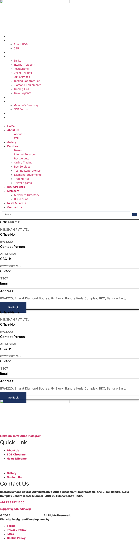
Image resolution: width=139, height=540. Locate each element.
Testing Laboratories (27, 81)
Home (11, 36)
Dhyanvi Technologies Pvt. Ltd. (71, 519)
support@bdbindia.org (15, 509)
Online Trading (23, 72)
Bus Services (22, 76)
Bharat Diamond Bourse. (27, 515)
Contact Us (15, 117)
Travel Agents (22, 93)
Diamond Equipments (27, 85)
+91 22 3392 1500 (12, 502)
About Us (13, 40)
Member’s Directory (26, 105)
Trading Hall (21, 89)
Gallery (12, 52)
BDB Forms (21, 109)
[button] (69, 121)
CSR (16, 48)
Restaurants (21, 68)
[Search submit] (134, 214)
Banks (17, 60)
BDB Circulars (16, 97)
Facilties (13, 56)
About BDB (21, 44)
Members (14, 101)
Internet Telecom (24, 64)
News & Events (17, 113)
